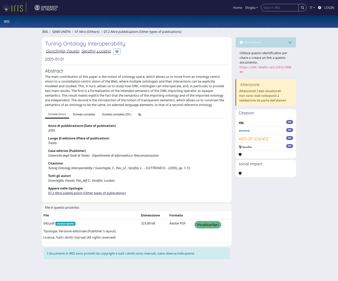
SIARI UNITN (61, 32)
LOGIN (329, 7)
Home (237, 7)
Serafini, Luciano (96, 50)
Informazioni (252, 42)
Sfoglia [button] (250, 7)
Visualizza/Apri (208, 225)
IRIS (45, 32)
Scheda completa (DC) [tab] (116, 114)
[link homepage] (14, 7)
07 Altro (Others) (87, 32)
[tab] (140, 114)
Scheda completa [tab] (84, 114)
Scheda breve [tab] (57, 114)
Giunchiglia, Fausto (62, 50)
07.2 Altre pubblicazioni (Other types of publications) (142, 32)
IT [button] (311, 7)
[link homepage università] (46, 7)
